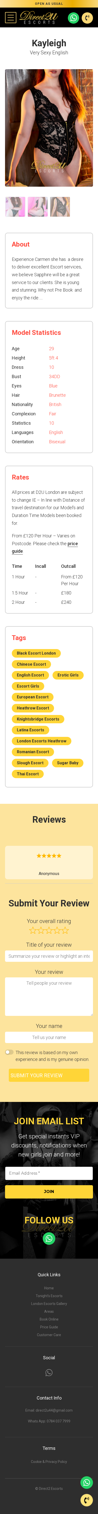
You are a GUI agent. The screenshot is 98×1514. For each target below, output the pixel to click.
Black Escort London (36, 653)
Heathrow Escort (33, 708)
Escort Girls (28, 686)
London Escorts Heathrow (41, 741)
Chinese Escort (31, 664)
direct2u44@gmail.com (54, 1410)
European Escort (32, 697)
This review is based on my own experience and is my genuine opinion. (52, 1056)
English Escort (30, 675)
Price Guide (49, 1327)
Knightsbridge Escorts (38, 719)
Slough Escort (30, 763)
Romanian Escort (33, 751)
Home (49, 1288)
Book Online (49, 1319)
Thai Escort (28, 774)
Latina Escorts (30, 730)
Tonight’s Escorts (49, 1296)
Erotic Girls (68, 675)
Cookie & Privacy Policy (49, 1462)
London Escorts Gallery (49, 1304)
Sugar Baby (67, 763)
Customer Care (49, 1335)
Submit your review (37, 1075)
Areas (49, 1311)
